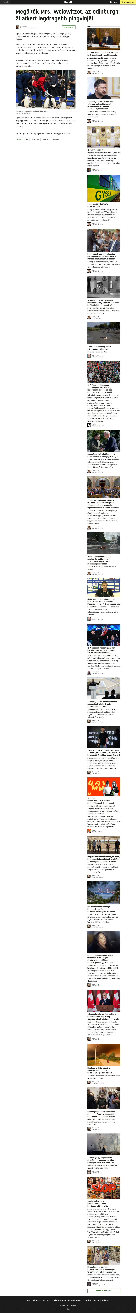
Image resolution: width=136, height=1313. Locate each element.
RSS (95, 1300)
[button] (19, 139)
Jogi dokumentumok (74, 1300)
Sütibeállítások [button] (103, 1300)
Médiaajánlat (87, 1300)
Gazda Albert (23, 26)
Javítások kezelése (59, 1300)
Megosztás (69, 27)
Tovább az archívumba (103, 1291)
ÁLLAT (21, 28)
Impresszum (47, 1300)
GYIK (28, 1300)
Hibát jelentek (37, 1300)
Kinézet (115, 2)
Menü (6, 2)
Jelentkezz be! (129, 2)
